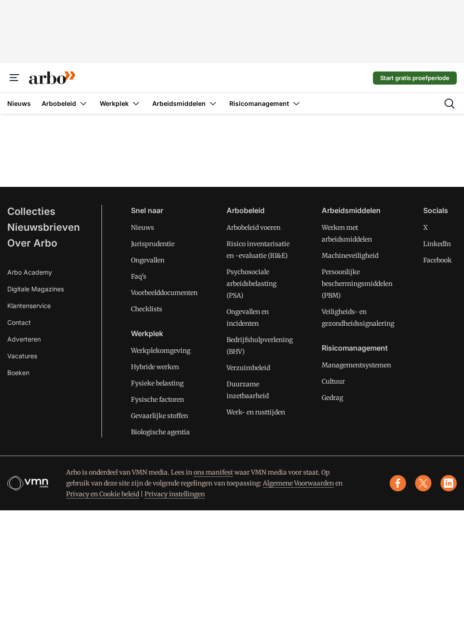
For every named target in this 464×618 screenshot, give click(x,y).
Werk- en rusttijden (256, 412)
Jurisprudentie (152, 244)
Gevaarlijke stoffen (159, 416)
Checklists (146, 309)
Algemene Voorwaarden (298, 483)
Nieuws (142, 227)
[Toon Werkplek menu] (135, 103)
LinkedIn (437, 244)
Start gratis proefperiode (415, 77)
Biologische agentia (160, 432)
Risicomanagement (355, 347)
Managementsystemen (356, 365)
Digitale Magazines (35, 289)
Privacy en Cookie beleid (102, 494)
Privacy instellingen (175, 494)
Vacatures (22, 356)
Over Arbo (32, 243)
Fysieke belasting (157, 383)
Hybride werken (155, 367)
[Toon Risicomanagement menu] (296, 103)
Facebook (437, 260)
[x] (423, 483)
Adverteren (24, 339)
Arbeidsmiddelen (351, 210)
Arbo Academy (29, 272)
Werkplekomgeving (160, 351)
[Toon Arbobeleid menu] (83, 103)
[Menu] (14, 78)
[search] (449, 103)
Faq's (138, 276)
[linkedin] (448, 483)
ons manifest (213, 472)
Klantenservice (29, 305)
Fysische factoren (157, 399)
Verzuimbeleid (248, 368)
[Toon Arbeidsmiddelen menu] (213, 103)
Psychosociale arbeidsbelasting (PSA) (251, 283)
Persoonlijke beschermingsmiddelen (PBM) (357, 283)
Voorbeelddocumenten (164, 293)
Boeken (18, 372)
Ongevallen (147, 260)
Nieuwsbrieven (43, 227)
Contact (19, 322)
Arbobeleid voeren (253, 227)
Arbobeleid (246, 210)
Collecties (31, 211)
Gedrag (332, 398)
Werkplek (147, 333)
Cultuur (333, 381)
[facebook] (398, 483)
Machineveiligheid (350, 256)
